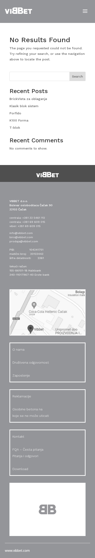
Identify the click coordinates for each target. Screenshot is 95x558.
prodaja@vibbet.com (23, 241)
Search (77, 76)
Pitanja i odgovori (25, 456)
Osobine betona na (27, 409)
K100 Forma (18, 120)
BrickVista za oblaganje (28, 99)
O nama (18, 349)
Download (20, 469)
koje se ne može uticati (30, 416)
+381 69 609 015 (33, 222)
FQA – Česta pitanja (27, 449)
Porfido (15, 113)
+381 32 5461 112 (33, 217)
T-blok (14, 127)
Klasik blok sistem (24, 106)
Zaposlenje (21, 375)
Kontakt (18, 436)
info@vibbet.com (21, 233)
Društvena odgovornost (30, 362)
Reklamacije (21, 396)
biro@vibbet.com (21, 237)
